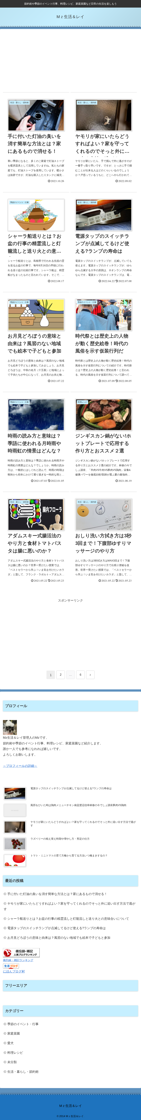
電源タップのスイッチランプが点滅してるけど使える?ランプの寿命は (56, 928)
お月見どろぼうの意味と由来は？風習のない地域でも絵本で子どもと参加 (58, 937)
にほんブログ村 (14, 971)
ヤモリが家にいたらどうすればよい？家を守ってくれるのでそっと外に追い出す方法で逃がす (69, 906)
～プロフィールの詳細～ (20, 766)
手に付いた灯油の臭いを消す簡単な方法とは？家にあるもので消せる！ (57, 894)
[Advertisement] (70, 61)
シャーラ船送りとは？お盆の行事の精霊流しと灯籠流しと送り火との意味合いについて (68, 918)
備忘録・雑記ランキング (18, 960)
